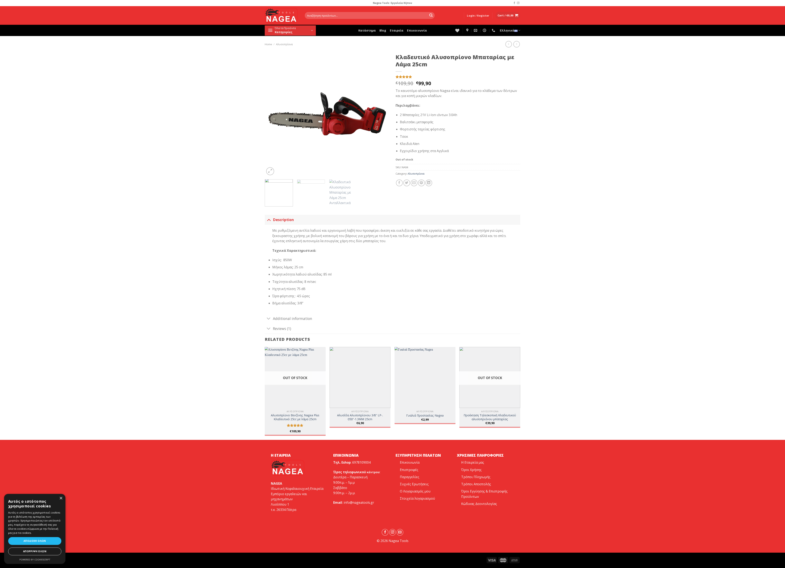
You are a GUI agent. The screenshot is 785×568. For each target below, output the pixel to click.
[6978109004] (494, 30)
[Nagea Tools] (467, 30)
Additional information (292, 318)
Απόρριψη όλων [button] (34, 551)
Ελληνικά (507, 30)
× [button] (60, 498)
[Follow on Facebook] (514, 3)
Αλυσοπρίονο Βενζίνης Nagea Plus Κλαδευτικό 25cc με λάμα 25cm (295, 417)
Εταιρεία (396, 30)
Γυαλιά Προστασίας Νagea (425, 415)
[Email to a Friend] (414, 183)
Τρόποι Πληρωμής (475, 477)
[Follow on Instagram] (518, 3)
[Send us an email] (400, 532)
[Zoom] (270, 171)
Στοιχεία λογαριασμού (417, 498)
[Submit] (430, 15)
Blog (382, 30)
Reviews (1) (282, 328)
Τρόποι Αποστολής (476, 484)
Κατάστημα (367, 30)
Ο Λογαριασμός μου (415, 491)
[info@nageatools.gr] (476, 30)
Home (268, 44)
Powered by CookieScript (34, 559)
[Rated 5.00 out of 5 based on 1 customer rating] (458, 76)
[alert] (34, 529)
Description (283, 219)
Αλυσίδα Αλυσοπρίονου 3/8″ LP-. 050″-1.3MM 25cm (360, 417)
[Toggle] (269, 219)
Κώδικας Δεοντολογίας (479, 503)
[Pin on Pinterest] (421, 183)
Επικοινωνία (417, 30)
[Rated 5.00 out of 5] (295, 425)
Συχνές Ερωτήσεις (414, 484)
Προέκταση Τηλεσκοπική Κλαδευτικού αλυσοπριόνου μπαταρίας (490, 417)
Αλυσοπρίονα (284, 44)
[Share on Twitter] (406, 183)
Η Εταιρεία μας (472, 462)
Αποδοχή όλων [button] (35, 541)
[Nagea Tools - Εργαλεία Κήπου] (282, 15)
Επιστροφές (409, 469)
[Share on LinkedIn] (428, 183)
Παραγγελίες (409, 477)
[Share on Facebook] (399, 183)
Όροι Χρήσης (471, 469)
